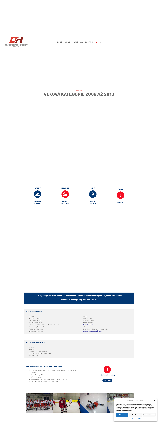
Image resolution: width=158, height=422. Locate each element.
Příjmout (121, 415)
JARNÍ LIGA (77, 42)
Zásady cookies (133, 418)
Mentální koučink (88, 325)
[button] (155, 401)
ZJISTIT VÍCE (107, 380)
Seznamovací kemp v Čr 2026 (92, 331)
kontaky (89, 42)
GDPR (139, 418)
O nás (67, 42)
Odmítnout (135, 415)
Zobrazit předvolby (149, 415)
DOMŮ (59, 42)
